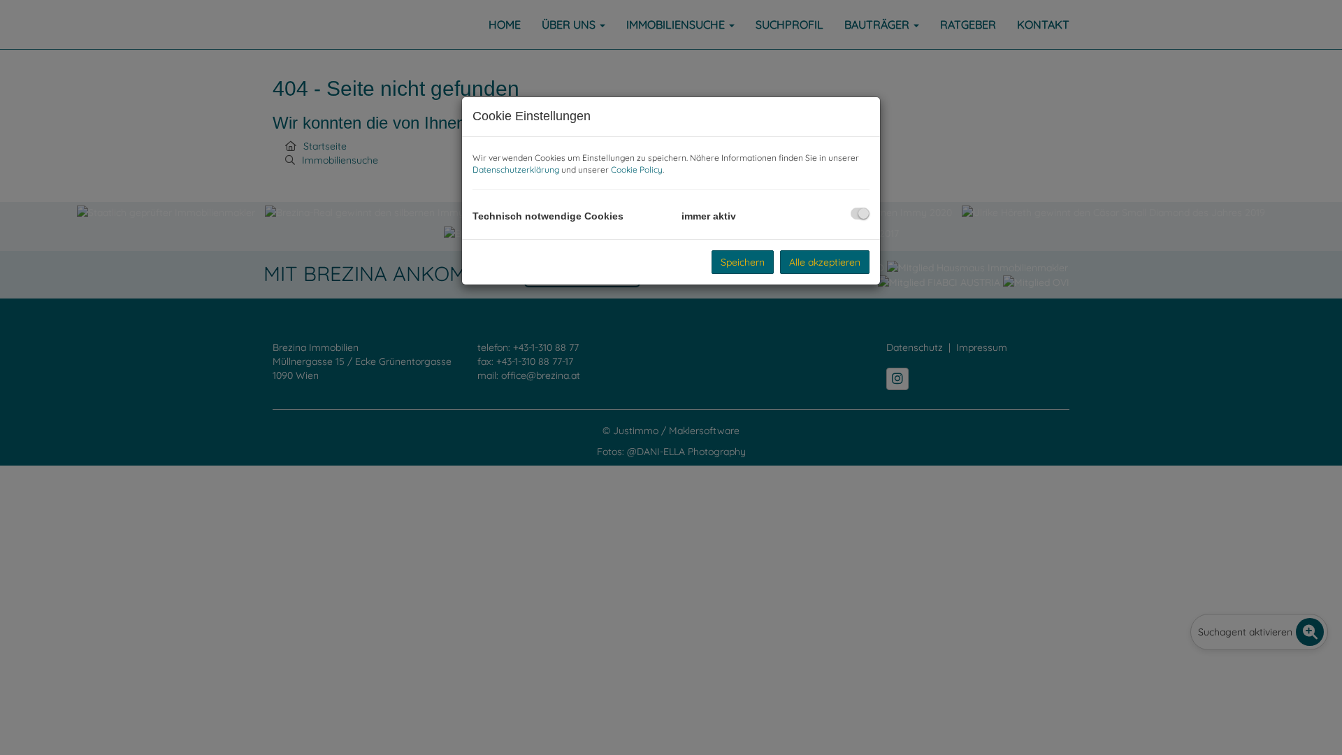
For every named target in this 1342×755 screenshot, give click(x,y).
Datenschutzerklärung (515, 169)
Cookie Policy (637, 169)
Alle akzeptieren (824, 262)
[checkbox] (860, 214)
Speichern (743, 262)
